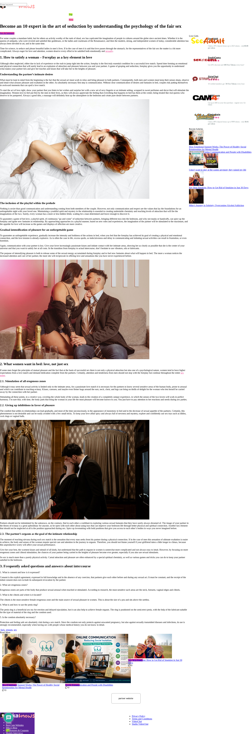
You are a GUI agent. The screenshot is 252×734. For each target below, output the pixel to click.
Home (9, 722)
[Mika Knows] (17, 717)
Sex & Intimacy (7, 33)
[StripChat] (205, 82)
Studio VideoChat (140, 724)
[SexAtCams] (205, 63)
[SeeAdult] (208, 43)
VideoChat (137, 721)
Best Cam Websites (15, 725)
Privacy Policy (138, 716)
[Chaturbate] (205, 119)
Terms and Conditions (142, 719)
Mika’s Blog (11, 728)
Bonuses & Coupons (19, 730)
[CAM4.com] (205, 100)
